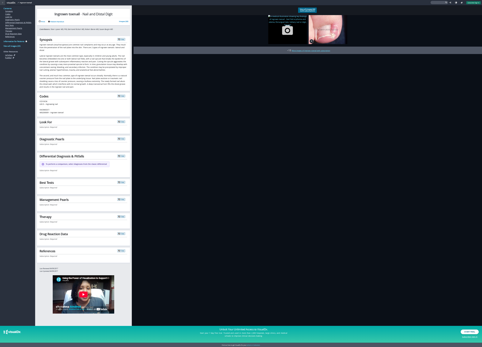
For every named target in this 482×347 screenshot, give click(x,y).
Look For (8, 17)
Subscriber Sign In (473, 3)
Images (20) (123, 21)
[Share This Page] (451, 2)
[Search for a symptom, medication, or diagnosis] (439, 2)
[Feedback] (462, 2)
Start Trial (469, 332)
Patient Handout (57, 22)
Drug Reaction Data (13, 34)
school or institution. (253, 345)
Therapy (8, 31)
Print (43, 22)
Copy (122, 39)
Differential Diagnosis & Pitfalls (18, 22)
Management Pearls (13, 28)
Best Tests (9, 25)
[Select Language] (456, 2)
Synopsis (9, 11)
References (10, 36)
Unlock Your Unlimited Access (243, 329)
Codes (7, 14)
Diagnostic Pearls (12, 19)
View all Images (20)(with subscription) (307, 10)
